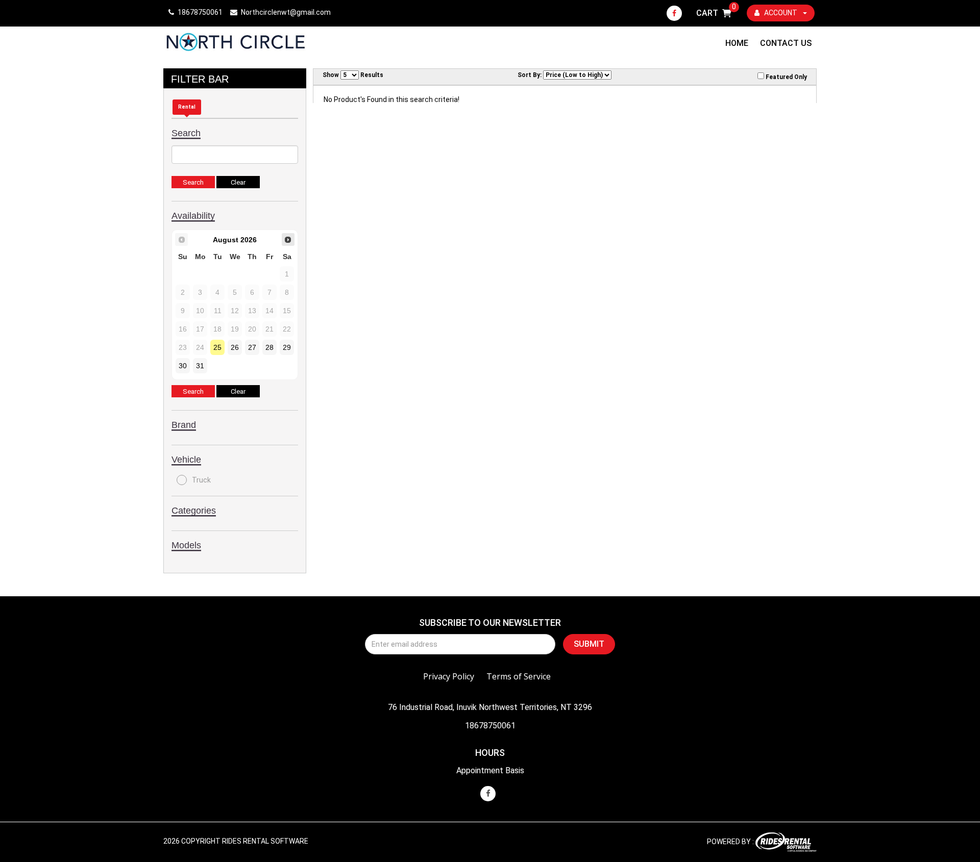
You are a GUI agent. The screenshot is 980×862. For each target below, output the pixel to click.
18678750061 (490, 725)
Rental (186, 107)
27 (252, 347)
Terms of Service (518, 676)
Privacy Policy (448, 676)
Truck (201, 480)
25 (217, 347)
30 (183, 366)
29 (287, 347)
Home (736, 43)
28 (269, 347)
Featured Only (785, 77)
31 (200, 366)
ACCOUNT (781, 13)
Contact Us (786, 43)
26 (235, 347)
